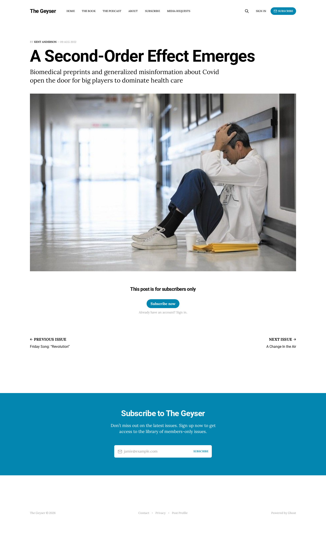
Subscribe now (163, 303)
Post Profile (180, 513)
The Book (89, 11)
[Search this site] (247, 11)
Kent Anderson (45, 41)
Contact (143, 513)
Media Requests (178, 11)
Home (71, 11)
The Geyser (43, 11)
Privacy (160, 513)
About (133, 11)
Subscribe (152, 11)
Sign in (261, 11)
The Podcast (112, 11)
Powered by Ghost (283, 513)
